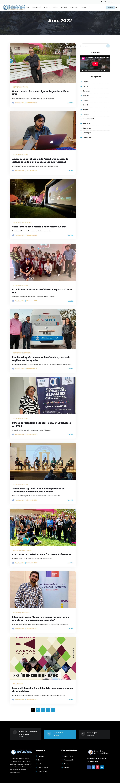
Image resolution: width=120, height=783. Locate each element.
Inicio (27, 7)
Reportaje (86, 114)
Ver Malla (110, 7)
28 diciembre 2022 (31, 102)
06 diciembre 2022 (31, 368)
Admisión (41, 756)
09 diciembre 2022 (31, 301)
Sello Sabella (63, 7)
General (85, 105)
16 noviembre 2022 (31, 628)
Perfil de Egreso (43, 768)
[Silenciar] (105, 70)
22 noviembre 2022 (31, 563)
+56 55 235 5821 (58, 733)
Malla (39, 764)
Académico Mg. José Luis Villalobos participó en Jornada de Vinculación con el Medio (38, 490)
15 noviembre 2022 (31, 699)
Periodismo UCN (69, 760)
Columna (85, 82)
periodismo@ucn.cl (93, 733)
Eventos (85, 100)
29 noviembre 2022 (31, 434)
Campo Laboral (42, 771)
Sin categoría (26, 222)
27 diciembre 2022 (31, 170)
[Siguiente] (53, 710)
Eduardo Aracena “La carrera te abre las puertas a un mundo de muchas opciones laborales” (41, 619)
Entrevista (25, 613)
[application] (95, 63)
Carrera (40, 760)
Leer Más (70, 102)
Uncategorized (87, 137)
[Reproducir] (83, 70)
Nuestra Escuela (36, 7)
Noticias (55, 7)
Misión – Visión (68, 756)
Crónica (85, 86)
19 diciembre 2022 (31, 235)
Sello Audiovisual (88, 119)
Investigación (74, 7)
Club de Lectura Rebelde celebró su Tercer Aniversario (41, 554)
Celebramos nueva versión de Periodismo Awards (39, 226)
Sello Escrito (87, 123)
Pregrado (47, 7)
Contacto (83, 7)
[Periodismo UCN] (14, 7)
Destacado (17, 87)
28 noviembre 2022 (31, 500)
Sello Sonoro (87, 128)
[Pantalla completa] (108, 70)
